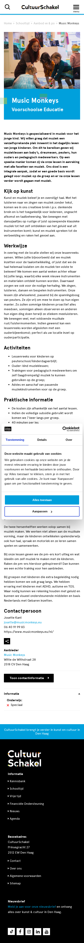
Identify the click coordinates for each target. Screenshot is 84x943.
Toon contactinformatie (27, 678)
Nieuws (15, 811)
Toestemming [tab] (15, 439)
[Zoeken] (7, 7)
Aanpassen (39, 511)
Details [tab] (42, 439)
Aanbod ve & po (44, 23)
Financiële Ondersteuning (27, 804)
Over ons (16, 868)
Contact (15, 861)
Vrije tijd (15, 796)
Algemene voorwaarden (25, 876)
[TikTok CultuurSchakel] (11, 931)
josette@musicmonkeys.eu (23, 622)
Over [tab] (69, 439)
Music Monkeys (14, 655)
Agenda (15, 818)
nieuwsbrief (32, 906)
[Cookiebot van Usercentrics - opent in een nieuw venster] (62, 429)
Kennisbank (17, 781)
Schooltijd (22, 23)
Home (8, 23)
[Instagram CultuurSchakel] (28, 931)
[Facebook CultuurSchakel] (20, 931)
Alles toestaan (42, 500)
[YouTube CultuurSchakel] (46, 931)
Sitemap (15, 883)
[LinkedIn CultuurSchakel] (37, 931)
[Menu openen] (76, 7)
